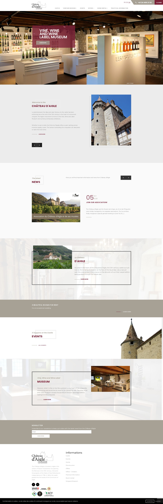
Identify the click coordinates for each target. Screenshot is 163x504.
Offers (90, 8)
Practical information (119, 8)
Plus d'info (157, 501)
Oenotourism (70, 465)
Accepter (150, 501)
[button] (34, 145)
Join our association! (96, 202)
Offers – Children (71, 471)
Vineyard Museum (69, 8)
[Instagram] (37, 484)
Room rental (102, 8)
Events (82, 8)
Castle (57, 8)
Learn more (42, 42)
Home (68, 462)
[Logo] (42, 457)
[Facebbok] (33, 484)
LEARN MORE (42, 119)
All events (42, 345)
